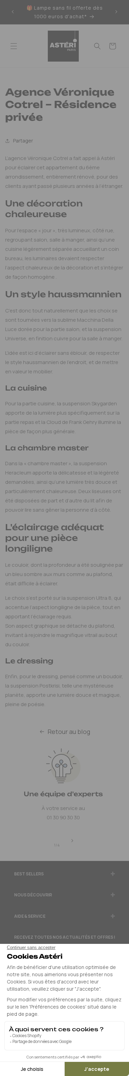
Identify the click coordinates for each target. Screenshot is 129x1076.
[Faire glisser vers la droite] (72, 841)
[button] (13, 46)
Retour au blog (68, 731)
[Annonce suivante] (116, 12)
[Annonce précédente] (12, 12)
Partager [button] (23, 140)
